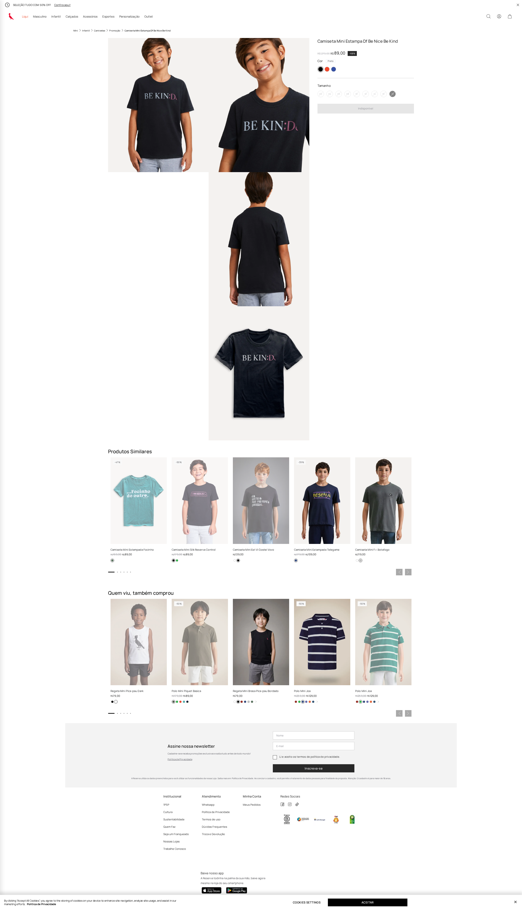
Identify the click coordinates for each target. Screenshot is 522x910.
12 (366, 93)
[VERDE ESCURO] (112, 560)
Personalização (129, 16)
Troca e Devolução (213, 834)
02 (320, 93)
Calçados (72, 16)
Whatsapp (208, 804)
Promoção (114, 30)
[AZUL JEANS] (313, 702)
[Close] (515, 902)
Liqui (25, 16)
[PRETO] (320, 69)
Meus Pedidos (252, 804)
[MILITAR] (173, 702)
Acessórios (90, 16)
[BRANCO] (234, 560)
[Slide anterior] (399, 572)
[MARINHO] (296, 560)
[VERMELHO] (241, 702)
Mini (75, 30)
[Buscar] (488, 16)
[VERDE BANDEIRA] (299, 702)
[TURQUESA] (184, 702)
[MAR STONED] (177, 702)
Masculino (39, 16)
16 (383, 93)
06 (338, 93)
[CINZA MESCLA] (248, 702)
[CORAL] (327, 69)
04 (329, 93)
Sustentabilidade (174, 819)
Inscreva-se (314, 768)
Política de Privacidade (180, 759)
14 (375, 93)
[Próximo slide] (408, 572)
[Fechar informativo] (518, 5)
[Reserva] (11, 16)
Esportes (108, 16)
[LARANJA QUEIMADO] (310, 702)
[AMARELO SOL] (187, 702)
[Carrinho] (510, 16)
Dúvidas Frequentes (214, 827)
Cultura (168, 812)
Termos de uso (211, 819)
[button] (158, 105)
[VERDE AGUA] (177, 560)
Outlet (148, 16)
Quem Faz (169, 827)
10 (356, 93)
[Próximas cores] (256, 702)
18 (393, 93)
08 (347, 93)
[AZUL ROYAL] (333, 69)
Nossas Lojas (171, 841)
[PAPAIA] (180, 702)
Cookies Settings (307, 902)
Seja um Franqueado (176, 834)
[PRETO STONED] (360, 560)
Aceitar (368, 902)
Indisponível (365, 108)
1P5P (166, 804)
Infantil (56, 16)
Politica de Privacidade (41, 904)
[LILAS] (306, 702)
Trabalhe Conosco (174, 849)
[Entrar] (499, 16)
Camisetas (99, 30)
